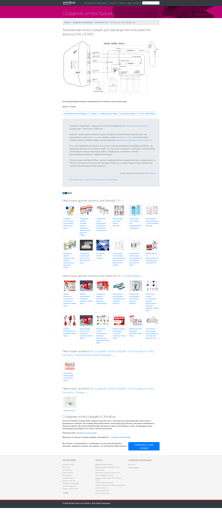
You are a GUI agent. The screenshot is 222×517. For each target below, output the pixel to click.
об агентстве (66, 467)
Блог (129, 3)
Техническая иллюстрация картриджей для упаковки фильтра (119, 298)
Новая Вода (150, 173)
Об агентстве (90, 3)
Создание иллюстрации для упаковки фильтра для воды (68, 223)
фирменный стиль (124, 137)
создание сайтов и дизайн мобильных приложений (110, 485)
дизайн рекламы (100, 470)
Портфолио (102, 3)
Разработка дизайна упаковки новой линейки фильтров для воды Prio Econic (69, 260)
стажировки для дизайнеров (70, 483)
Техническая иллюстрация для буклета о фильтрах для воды (85, 258)
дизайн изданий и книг (101, 488)
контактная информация (69, 486)
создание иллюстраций (102, 493)
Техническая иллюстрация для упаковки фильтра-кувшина (134, 298)
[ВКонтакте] (63, 193)
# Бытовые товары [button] (128, 113)
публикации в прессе (68, 478)
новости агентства (67, 472)
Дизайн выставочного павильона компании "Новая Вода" (86, 298)
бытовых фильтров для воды (135, 126)
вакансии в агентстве (68, 480)
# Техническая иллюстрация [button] (75, 113)
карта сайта (131, 464)
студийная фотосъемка (102, 490)
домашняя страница (68, 464)
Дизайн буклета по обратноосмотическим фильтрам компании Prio (152, 258)
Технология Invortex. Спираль (100, 255)
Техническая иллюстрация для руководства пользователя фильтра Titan (152, 333)
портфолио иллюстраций (86, 433)
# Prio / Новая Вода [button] (147, 113)
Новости (122, 3)
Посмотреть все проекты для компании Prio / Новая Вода (93, 179)
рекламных (120, 140)
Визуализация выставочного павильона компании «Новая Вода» (86, 333)
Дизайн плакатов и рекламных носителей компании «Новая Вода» (119, 333)
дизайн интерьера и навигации (104, 482)
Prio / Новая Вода (128, 275)
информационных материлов (139, 140)
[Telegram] (71, 193)
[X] (66, 193)
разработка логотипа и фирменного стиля (107, 467)
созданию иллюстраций (120, 437)
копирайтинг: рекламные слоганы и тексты (107, 472)
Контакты (137, 3)
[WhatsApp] (68, 193)
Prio (118, 200)
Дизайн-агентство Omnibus (80, 503)
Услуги (113, 3)
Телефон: (70, 488)
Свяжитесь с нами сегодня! (144, 446)
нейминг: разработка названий (104, 475)
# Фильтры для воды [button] (108, 113)
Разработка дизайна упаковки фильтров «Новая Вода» (101, 298)
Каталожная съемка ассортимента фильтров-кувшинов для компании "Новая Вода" (102, 336)
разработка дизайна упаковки (104, 464)
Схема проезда (69, 410)
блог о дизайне (66, 475)
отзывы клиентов (67, 470)
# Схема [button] (93, 113)
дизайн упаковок (95, 137)
